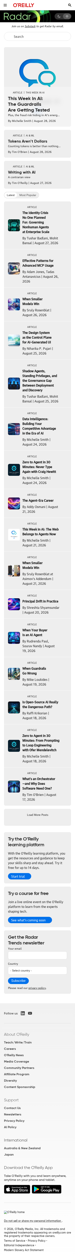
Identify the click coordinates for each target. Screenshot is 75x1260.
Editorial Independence (19, 1245)
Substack (30, 26)
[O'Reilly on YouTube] (30, 1013)
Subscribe (18, 980)
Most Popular (27, 195)
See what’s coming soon (28, 920)
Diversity (10, 1080)
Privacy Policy (14, 1121)
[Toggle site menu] (5, 5)
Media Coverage (16, 1061)
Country (13, 963)
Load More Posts (37, 814)
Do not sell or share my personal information (33, 1221)
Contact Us (12, 1108)
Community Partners (19, 1068)
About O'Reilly (16, 1034)
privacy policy (37, 988)
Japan (9, 1154)
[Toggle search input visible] (70, 5)
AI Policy (10, 1127)
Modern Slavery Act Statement (24, 1250)
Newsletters (12, 1114)
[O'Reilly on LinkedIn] (23, 1013)
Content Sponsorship (19, 1087)
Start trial (18, 876)
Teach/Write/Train (18, 1042)
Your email (15, 948)
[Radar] (27, 16)
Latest (11, 195)
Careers (10, 1049)
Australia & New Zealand (22, 1148)
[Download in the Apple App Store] (17, 1192)
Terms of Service (14, 1241)
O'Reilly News (14, 1055)
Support (11, 1100)
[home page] (23, 5)
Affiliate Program (16, 1074)
